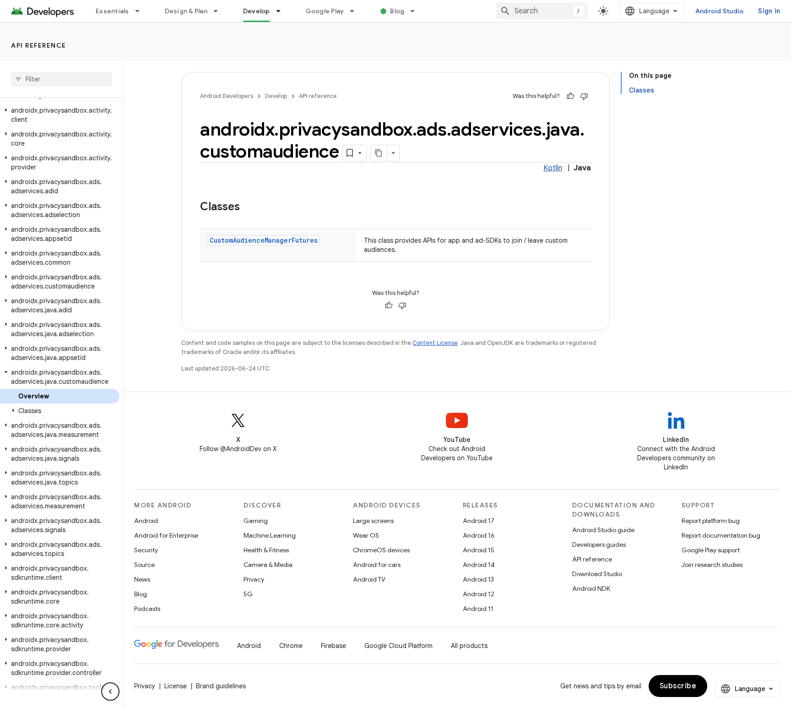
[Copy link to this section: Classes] (249, 207)
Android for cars (377, 565)
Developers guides (599, 544)
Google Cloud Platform (398, 646)
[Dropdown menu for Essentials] (141, 11)
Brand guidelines (221, 686)
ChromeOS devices (381, 550)
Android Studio (719, 11)
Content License (435, 343)
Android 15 (478, 550)
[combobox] (542, 11)
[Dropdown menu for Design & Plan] (219, 11)
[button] (59, 115)
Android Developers (226, 96)
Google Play (325, 11)
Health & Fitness (266, 550)
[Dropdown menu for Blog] (416, 11)
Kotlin (552, 168)
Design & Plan (186, 11)
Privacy (254, 579)
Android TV (369, 579)
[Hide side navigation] (110, 691)
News (142, 579)
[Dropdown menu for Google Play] (356, 11)
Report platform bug (711, 521)
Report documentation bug (721, 535)
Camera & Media (268, 565)
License (175, 686)
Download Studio (597, 574)
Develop (256, 11)
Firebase (333, 646)
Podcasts (147, 609)
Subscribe (678, 686)
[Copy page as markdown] (379, 153)
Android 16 (479, 535)
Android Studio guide (603, 530)
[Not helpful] (584, 96)
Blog (397, 11)
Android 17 (478, 521)
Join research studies (712, 565)
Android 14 (479, 565)
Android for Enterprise (166, 535)
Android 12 (478, 594)
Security (146, 550)
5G (248, 594)
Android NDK (591, 588)
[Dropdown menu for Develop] (282, 11)
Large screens (373, 521)
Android (146, 521)
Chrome (291, 646)
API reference (38, 45)
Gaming (256, 521)
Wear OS (366, 535)
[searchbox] (61, 79)
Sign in (769, 11)
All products (469, 646)
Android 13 (478, 579)
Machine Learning (270, 535)
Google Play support (711, 550)
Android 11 (478, 609)
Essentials (112, 11)
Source (144, 565)
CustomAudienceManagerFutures (264, 240)
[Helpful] (570, 96)
